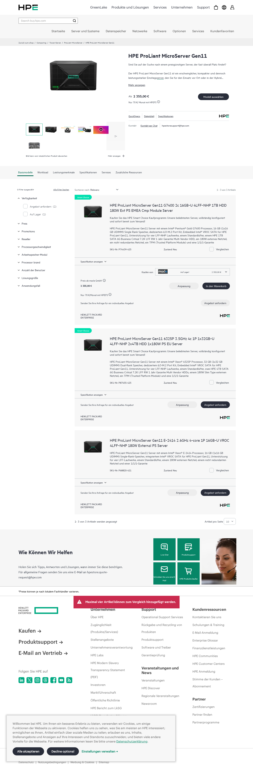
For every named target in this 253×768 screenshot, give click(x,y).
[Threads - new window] (45, 680)
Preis (24, 223)
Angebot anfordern (215, 303)
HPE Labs (97, 655)
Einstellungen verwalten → (100, 751)
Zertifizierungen (203, 707)
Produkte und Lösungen (130, 7)
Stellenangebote (102, 639)
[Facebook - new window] (53, 680)
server (160, 77)
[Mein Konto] (232, 7)
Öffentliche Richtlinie (105, 700)
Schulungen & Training (208, 625)
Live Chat (165, 554)
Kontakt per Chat (149, 125)
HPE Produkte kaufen (188, 578)
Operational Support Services (162, 617)
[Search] (74, 21)
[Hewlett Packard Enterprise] (28, 7)
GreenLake (98, 7)
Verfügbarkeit (29, 198)
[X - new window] (29, 680)
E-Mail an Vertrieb (40, 653)
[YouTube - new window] (61, 680)
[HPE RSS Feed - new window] (69, 680)
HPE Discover (151, 688)
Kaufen (27, 630)
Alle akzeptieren (28, 751)
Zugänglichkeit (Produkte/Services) (104, 628)
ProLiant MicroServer (73, 42)
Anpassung (184, 286)
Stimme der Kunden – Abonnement (207, 682)
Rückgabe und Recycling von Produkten (162, 628)
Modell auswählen (213, 96)
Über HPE (97, 617)
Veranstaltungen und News (160, 670)
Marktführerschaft (103, 692)
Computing (41, 42)
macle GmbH (95, 280)
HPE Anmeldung (203, 671)
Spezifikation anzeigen (92, 261)
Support (203, 7)
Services (160, 7)
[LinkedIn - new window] (21, 680)
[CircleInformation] (105, 281)
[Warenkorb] (216, 7)
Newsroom (149, 703)
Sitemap (104, 762)
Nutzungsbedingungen (52, 762)
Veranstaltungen (153, 680)
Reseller (26, 239)
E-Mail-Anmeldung (205, 632)
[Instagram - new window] (37, 680)
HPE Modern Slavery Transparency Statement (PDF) (108, 670)
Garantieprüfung (153, 655)
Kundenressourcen (209, 609)
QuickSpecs (134, 116)
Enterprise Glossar (205, 640)
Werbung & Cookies (82, 762)
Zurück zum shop (26, 42)
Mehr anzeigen (136, 85)
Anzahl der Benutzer (33, 270)
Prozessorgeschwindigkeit (36, 246)
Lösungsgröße (30, 277)
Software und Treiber (156, 647)
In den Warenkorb (216, 286)
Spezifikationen (165, 116)
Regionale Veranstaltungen (160, 696)
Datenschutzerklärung (131, 741)
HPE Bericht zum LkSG (106, 708)
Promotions (28, 231)
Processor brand (31, 262)
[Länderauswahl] (224, 7)
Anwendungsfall (31, 285)
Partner (199, 699)
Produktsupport (188, 554)
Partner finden (202, 714)
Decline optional (62, 751)
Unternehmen (182, 7)
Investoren (98, 685)
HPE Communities (205, 656)
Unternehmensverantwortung (112, 647)
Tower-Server (55, 42)
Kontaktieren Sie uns (206, 617)
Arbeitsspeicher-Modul (34, 254)
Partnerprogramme (205, 722)
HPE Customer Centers (208, 664)
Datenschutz (26, 762)
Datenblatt (149, 116)
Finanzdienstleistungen (208, 648)
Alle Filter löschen (61, 189)
